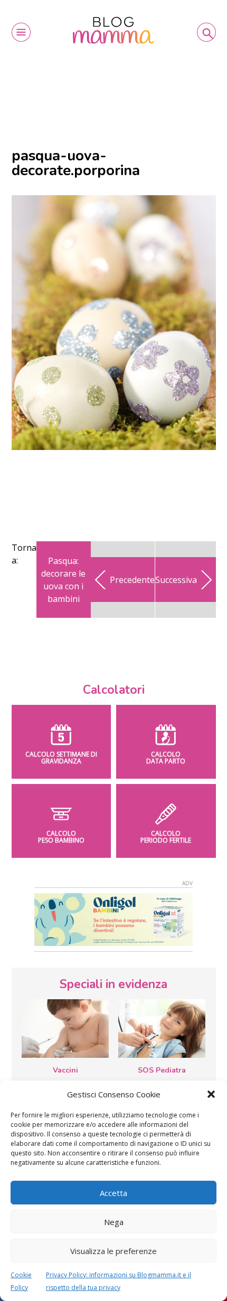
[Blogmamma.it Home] (114, 30)
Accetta (113, 1193)
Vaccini (65, 1070)
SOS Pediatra (162, 1070)
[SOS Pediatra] (161, 1028)
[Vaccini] (65, 1028)
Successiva (176, 580)
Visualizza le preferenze (113, 1251)
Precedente (132, 580)
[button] (211, 1094)
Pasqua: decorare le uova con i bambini (63, 580)
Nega (114, 1222)
